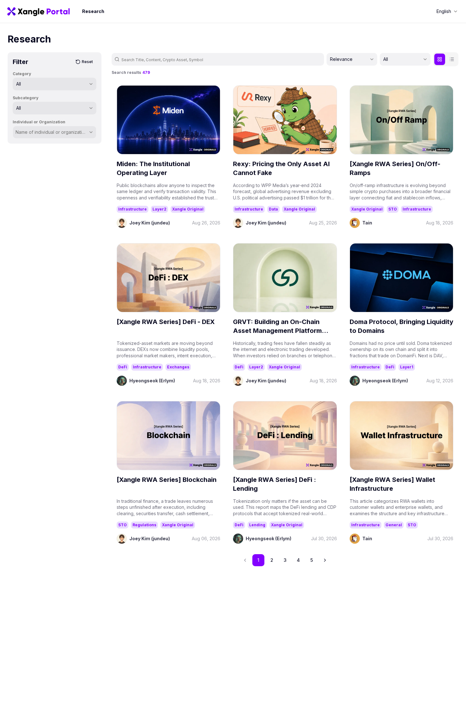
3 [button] (285, 560)
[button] (325, 560)
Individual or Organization (39, 122)
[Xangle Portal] (38, 11)
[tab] (439, 59)
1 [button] (258, 560)
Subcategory (25, 97)
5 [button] (311, 560)
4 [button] (298, 560)
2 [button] (271, 560)
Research (93, 11)
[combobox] (447, 11)
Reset (87, 61)
